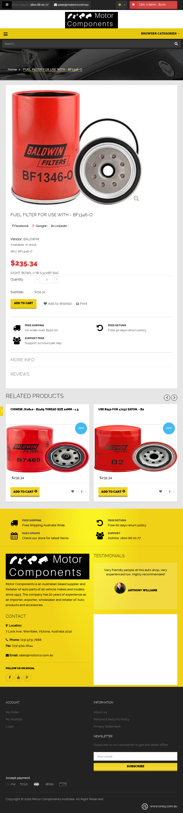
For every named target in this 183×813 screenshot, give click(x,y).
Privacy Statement (107, 726)
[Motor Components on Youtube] (18, 678)
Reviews (20, 373)
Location (15, 625)
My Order (12, 712)
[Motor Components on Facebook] (9, 678)
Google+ (41, 226)
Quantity (16, 279)
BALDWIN (31, 239)
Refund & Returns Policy (111, 719)
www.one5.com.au (163, 806)
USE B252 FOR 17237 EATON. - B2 (121, 409)
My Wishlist (14, 719)
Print (83, 304)
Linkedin (60, 226)
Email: (14, 655)
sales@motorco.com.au (72, 4)
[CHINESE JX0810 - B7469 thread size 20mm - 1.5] (47, 448)
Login (10, 726)
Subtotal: (17, 292)
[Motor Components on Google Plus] (27, 678)
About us (100, 712)
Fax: (8, 645)
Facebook (21, 226)
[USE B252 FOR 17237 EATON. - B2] (135, 448)
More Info (22, 359)
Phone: (14, 640)
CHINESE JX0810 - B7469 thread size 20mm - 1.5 (44, 409)
